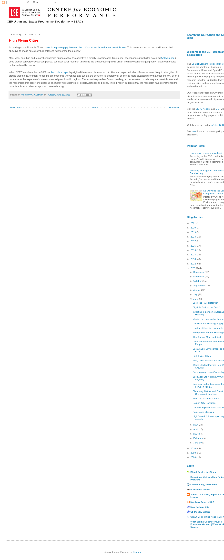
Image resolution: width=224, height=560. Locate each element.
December (199, 272)
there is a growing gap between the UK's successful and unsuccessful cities (85, 47)
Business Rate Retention (205, 302)
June (196, 299)
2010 (193, 448)
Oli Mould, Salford (200, 512)
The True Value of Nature (206, 398)
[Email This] (78, 95)
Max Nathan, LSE (199, 507)
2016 (193, 245)
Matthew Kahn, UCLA (202, 502)
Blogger (137, 552)
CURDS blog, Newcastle (203, 484)
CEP (218, 108)
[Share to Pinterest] (90, 95)
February (198, 438)
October (197, 281)
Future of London (200, 489)
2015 (193, 250)
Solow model (168, 58)
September (199, 285)
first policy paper (60, 72)
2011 (193, 268)
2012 (193, 263)
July (195, 294)
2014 (193, 254)
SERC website (203, 108)
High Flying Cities (202, 356)
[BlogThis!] (81, 95)
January (197, 442)
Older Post (173, 107)
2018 (193, 236)
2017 (193, 241)
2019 (193, 232)
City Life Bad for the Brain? (207, 307)
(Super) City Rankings (204, 403)
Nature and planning (203, 412)
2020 (193, 227)
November (199, 276)
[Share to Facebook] (87, 95)
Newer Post (16, 107)
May (195, 424)
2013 (193, 259)
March (197, 433)
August (197, 290)
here (194, 131)
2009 (193, 453)
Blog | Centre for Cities (203, 472)
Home (95, 107)
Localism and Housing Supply (208, 323)
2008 (193, 457)
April (196, 429)
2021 (193, 223)
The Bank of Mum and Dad (207, 337)
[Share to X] (84, 95)
